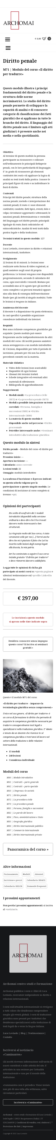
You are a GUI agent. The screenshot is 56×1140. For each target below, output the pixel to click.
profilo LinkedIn (42, 575)
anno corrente (24, 464)
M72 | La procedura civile (19, 799)
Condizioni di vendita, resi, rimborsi (33, 1122)
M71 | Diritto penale (17, 795)
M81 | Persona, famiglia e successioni (25, 808)
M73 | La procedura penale (20, 804)
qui (14, 494)
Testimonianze (36, 1033)
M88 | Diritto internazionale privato (24, 834)
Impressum (27, 1126)
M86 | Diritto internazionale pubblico (25, 826)
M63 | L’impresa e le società (20, 790)
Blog (23, 1033)
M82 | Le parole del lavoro (20, 812)
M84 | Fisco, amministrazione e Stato (25, 817)
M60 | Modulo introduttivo (20, 777)
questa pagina (43, 571)
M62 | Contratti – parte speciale (22, 786)
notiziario (12, 909)
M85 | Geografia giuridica (19, 821)
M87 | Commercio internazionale (23, 830)
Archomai (7, 1114)
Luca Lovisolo (10, 1033)
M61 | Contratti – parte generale (23, 782)
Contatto (7, 1036)
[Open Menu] (6, 38)
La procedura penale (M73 (33, 399)
